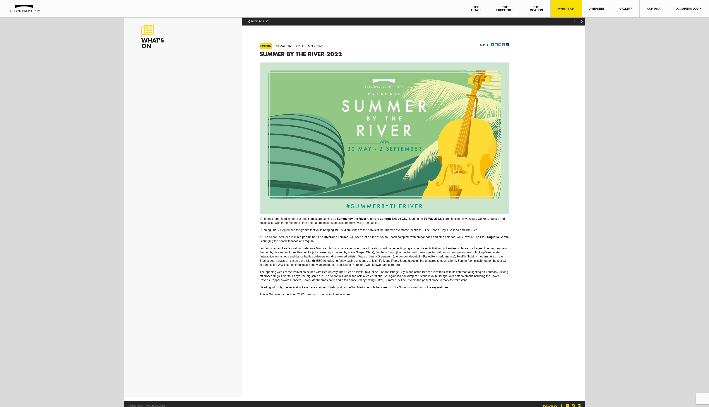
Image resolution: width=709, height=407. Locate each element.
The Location (535, 9)
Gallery (625, 8)
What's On (566, 8)
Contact (654, 8)
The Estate (476, 9)
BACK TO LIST (259, 21)
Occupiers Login (689, 8)
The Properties (504, 9)
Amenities (596, 8)
